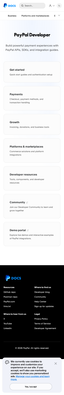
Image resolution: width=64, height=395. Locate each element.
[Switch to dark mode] (59, 5)
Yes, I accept (31, 386)
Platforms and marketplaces (35, 15)
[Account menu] (52, 5)
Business (12, 15)
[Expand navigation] (59, 16)
